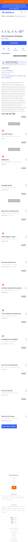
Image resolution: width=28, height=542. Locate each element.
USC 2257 (14, 533)
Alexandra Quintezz (6, 422)
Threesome (4, 497)
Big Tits (13, 497)
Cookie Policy (14, 532)
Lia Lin (3, 140)
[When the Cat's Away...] (14, 407)
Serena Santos (5, 268)
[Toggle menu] (25, 12)
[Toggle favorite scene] (26, 136)
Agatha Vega (4, 242)
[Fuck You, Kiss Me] (14, 382)
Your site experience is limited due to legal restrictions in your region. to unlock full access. (14, 6)
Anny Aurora (9, 72)
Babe (2, 79)
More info (16, 8)
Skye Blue (4, 506)
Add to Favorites (15, 50)
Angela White (11, 506)
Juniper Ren (4, 319)
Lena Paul (13, 510)
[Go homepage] (7, 12)
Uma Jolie (22, 506)
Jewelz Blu (19, 510)
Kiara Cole (4, 345)
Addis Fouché (5, 191)
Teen (24, 77)
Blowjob (12, 77)
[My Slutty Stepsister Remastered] (14, 279)
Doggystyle (8, 79)
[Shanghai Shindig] (14, 176)
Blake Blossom (16, 508)
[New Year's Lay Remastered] (14, 202)
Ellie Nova (4, 165)
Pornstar (7, 77)
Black (18, 497)
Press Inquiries (14, 541)
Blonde (20, 77)
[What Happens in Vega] (14, 228)
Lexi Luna (17, 506)
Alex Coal (9, 508)
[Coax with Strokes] (14, 125)
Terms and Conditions (14, 528)
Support (14, 537)
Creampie (12, 496)
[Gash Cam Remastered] (14, 253)
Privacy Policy (14, 530)
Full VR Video (14, 43)
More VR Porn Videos (9, 428)
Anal (3, 496)
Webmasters (14, 539)
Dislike (8, 50)
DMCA (14, 535)
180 (17, 77)
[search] (22, 12)
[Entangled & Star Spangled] (14, 330)
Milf (16, 496)
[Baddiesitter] (14, 151)
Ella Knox (3, 371)
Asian (19, 496)
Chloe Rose (4, 396)
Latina (3, 499)
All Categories (9, 499)
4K (15, 77)
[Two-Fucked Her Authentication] (14, 305)
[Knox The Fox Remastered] (14, 356)
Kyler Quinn (7, 510)
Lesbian (22, 497)
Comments (23, 50)
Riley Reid (4, 217)
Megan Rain (4, 294)
